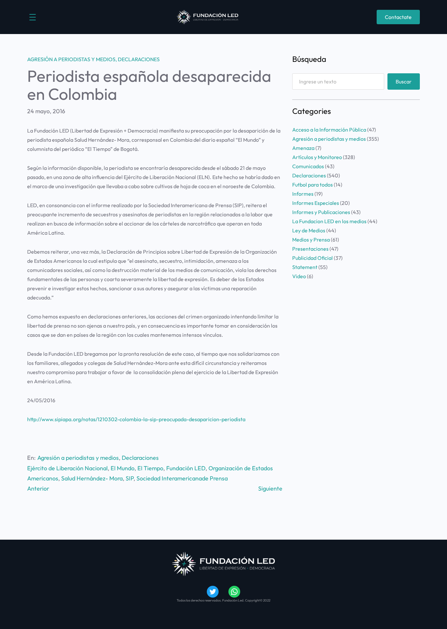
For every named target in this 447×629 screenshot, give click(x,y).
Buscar (404, 81)
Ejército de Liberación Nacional (67, 468)
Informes (302, 193)
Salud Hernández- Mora (92, 478)
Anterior (38, 488)
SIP (130, 478)
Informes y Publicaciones (321, 212)
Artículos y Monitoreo (317, 157)
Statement (304, 267)
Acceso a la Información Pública (329, 129)
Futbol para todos (312, 184)
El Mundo (122, 468)
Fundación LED (186, 468)
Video (299, 276)
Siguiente (270, 488)
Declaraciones (139, 59)
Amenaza (303, 148)
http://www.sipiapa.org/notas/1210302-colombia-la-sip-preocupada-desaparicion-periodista (136, 419)
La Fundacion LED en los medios (329, 221)
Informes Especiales (315, 203)
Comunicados (308, 166)
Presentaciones (310, 248)
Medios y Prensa (311, 239)
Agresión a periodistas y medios (71, 59)
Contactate (398, 17)
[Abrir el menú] (32, 17)
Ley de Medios (308, 230)
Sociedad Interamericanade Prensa (182, 478)
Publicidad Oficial (312, 258)
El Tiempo (150, 468)
